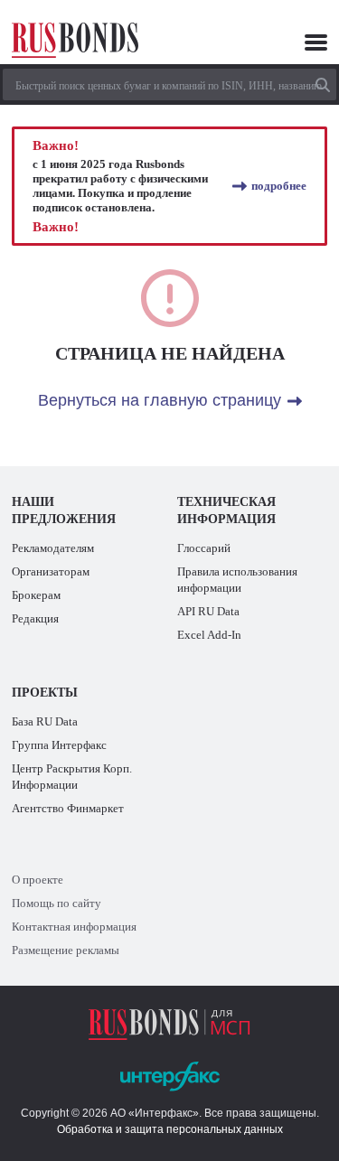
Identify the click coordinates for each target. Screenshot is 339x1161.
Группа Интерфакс (59, 745)
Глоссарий (204, 548)
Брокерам (36, 595)
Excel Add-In (209, 634)
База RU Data (45, 721)
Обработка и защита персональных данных (170, 1129)
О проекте (37, 879)
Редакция (35, 618)
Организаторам (50, 571)
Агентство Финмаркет (68, 808)
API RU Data (208, 611)
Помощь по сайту (56, 903)
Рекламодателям (53, 548)
